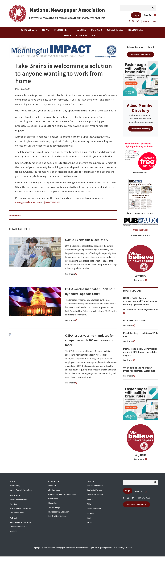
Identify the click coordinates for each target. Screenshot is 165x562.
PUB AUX (96, 29)
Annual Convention (95, 485)
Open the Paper (140, 229)
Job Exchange (54, 507)
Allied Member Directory (140, 108)
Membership (62, 29)
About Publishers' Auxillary (20, 522)
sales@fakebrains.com (28, 202)
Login (136, 15)
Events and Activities (18, 499)
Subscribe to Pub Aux (18, 526)
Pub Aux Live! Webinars (57, 516)
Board (89, 522)
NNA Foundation (75, 35)
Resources (135, 29)
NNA (89, 504)
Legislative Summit (95, 494)
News (45, 29)
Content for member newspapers (62, 494)
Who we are (29, 29)
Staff (89, 518)
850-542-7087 (144, 498)
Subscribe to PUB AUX (140, 235)
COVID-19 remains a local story (86, 240)
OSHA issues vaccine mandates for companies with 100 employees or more (89, 340)
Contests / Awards (94, 490)
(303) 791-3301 (52, 202)
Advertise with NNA (140, 47)
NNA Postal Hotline (18, 512)
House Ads (52, 503)
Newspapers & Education (58, 512)
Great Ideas (115, 29)
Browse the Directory (140, 128)
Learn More (139, 280)
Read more (70, 274)
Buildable (128, 547)
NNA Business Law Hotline (20, 508)
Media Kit (13, 531)
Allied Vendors (54, 490)
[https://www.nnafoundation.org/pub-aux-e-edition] (140, 194)
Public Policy (15, 485)
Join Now (13, 504)
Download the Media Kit (140, 54)
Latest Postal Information (21, 490)
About (96, 35)
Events (81, 29)
